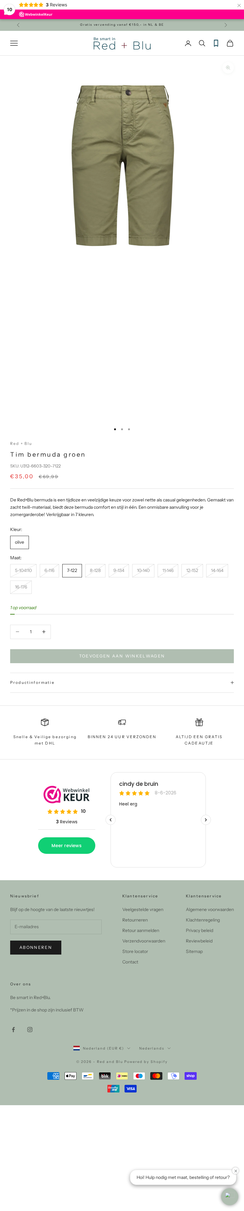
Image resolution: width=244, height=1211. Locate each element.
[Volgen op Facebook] (13, 1029)
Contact (130, 962)
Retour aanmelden (140, 930)
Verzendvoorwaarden (143, 941)
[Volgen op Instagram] (30, 1029)
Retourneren (135, 920)
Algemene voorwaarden (210, 909)
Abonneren (35, 947)
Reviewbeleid (199, 941)
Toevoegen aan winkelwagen (122, 655)
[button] (229, 1196)
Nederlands (151, 1048)
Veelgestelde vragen (142, 909)
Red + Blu (21, 443)
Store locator (135, 951)
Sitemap (194, 951)
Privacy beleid (199, 930)
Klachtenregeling (203, 920)
